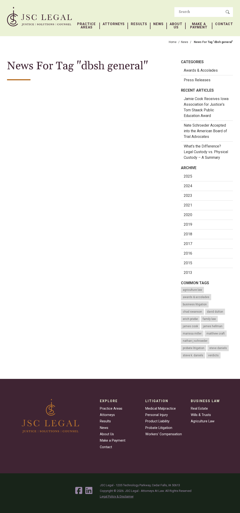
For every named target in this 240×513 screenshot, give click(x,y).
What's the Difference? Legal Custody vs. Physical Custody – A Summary (206, 152)
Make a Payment (198, 26)
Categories (192, 62)
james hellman (212, 326)
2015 (188, 263)
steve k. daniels (193, 355)
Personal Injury (156, 415)
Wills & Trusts (201, 415)
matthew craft (215, 333)
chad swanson (192, 311)
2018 (188, 234)
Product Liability (157, 421)
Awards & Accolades (201, 70)
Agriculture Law (202, 421)
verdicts (213, 355)
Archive (188, 168)
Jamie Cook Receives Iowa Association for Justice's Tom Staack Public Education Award (206, 107)
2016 (188, 253)
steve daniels (218, 348)
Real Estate (199, 409)
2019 (188, 224)
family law (209, 319)
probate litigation (193, 348)
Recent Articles (197, 90)
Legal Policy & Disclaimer (117, 496)
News (158, 24)
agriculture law (192, 289)
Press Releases (197, 80)
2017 (188, 243)
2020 (188, 215)
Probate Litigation (158, 428)
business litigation (195, 304)
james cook (190, 326)
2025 (188, 176)
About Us (176, 26)
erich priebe (190, 319)
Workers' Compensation (163, 434)
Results (139, 24)
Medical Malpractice (160, 409)
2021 (188, 205)
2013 (188, 272)
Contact (224, 24)
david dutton (215, 311)
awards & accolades (196, 297)
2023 (188, 195)
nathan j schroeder (195, 340)
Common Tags (195, 283)
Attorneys (114, 24)
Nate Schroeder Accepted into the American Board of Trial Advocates (205, 131)
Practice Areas (86, 26)
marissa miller (192, 333)
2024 (188, 186)
